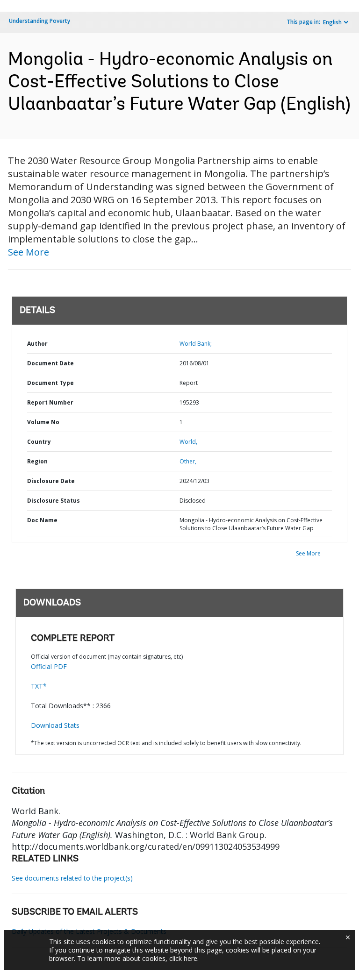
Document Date (50, 363)
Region (37, 461)
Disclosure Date (51, 481)
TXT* (39, 686)
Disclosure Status (53, 501)
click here (183, 958)
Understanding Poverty (39, 21)
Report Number (50, 402)
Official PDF (49, 666)
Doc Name (42, 520)
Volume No (43, 422)
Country (39, 442)
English (332, 22)
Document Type (50, 383)
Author (37, 344)
